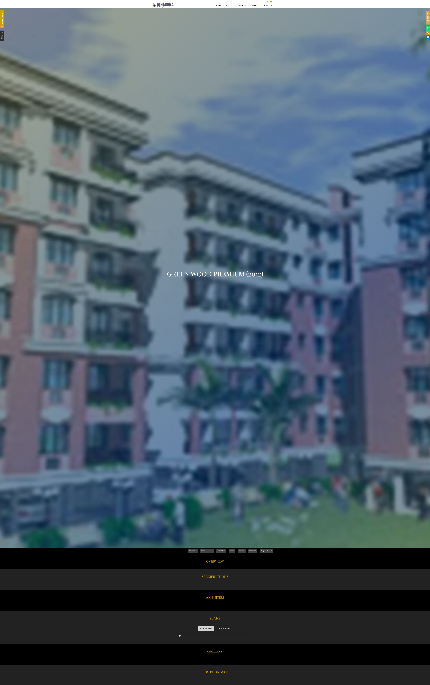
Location (252, 551)
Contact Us (267, 5)
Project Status (266, 551)
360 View (2, 35)
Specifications (206, 551)
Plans (232, 551)
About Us (242, 5)
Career (254, 5)
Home (218, 5)
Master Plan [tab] (206, 628)
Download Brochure (2, 19)
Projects (229, 5)
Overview (192, 551)
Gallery (241, 551)
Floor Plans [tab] (224, 628)
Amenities (221, 551)
